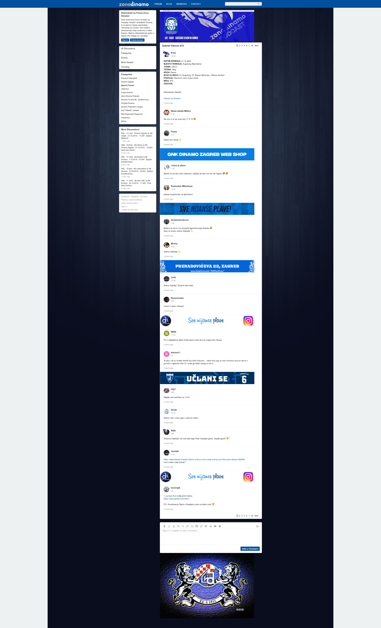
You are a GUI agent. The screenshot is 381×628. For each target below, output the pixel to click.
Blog (169, 4)
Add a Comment (250, 548)
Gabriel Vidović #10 (173, 45)
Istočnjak (175, 487)
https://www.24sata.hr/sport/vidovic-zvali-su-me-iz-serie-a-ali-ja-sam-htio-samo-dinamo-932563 (204, 459)
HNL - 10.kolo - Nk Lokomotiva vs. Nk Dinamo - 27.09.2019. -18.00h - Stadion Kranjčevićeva (137, 171)
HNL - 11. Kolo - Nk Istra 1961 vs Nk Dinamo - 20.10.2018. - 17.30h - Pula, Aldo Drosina (136, 183)
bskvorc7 (175, 352)
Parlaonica (125, 117)
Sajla (173, 430)
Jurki (173, 277)
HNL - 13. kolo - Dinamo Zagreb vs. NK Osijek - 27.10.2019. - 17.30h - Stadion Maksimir (137, 135)
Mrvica (174, 243)
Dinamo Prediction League (132, 106)
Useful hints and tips (129, 203)
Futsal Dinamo (127, 92)
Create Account (137, 40)
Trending (125, 66)
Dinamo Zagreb (127, 81)
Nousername (177, 297)
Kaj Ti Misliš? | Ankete (130, 110)
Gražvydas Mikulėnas (182, 186)
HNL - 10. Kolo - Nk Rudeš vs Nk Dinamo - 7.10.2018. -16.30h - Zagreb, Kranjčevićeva (136, 159)
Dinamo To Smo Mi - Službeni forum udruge (136, 99)
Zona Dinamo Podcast (130, 96)
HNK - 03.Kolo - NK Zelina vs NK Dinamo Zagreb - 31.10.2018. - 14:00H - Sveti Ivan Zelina (137, 147)
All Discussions (128, 48)
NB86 (173, 331)
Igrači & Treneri (127, 85)
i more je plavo (178, 165)
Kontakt (196, 4)
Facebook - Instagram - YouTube (134, 196)
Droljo (174, 409)
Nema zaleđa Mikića (181, 110)
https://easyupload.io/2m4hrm (176, 498)
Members (182, 4)
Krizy (173, 52)
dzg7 (173, 389)
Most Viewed (127, 62)
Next (256, 45)
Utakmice (125, 89)
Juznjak (175, 451)
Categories (126, 52)
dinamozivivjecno (180, 219)
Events (124, 57)
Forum (158, 4)
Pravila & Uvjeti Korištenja (131, 199)
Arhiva (123, 121)
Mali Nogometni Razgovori (132, 114)
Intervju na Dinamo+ (172, 98)
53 (252, 45)
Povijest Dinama (127, 103)
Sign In (125, 40)
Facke (174, 131)
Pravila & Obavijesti (129, 78)
